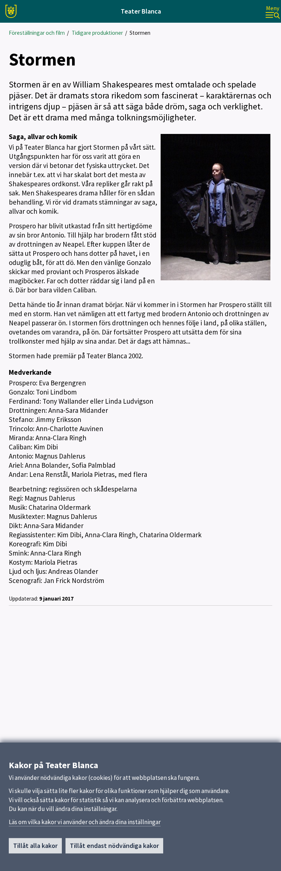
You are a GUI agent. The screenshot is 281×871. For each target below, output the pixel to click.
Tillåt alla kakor (35, 845)
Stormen (140, 32)
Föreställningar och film (37, 32)
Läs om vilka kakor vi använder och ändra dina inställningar (85, 822)
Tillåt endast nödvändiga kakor (114, 845)
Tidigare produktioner (97, 32)
